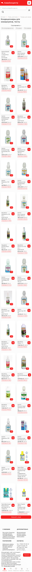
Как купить (6, 532)
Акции (13, 536)
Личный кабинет (21, 535)
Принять (27, 555)
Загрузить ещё (16, 517)
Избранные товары (8, 544)
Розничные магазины (8, 538)
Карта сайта (20, 536)
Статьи (23, 533)
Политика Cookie (9, 566)
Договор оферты (7, 546)
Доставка (5, 535)
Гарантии (11, 532)
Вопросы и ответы (8, 545)
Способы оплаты (7, 533)
